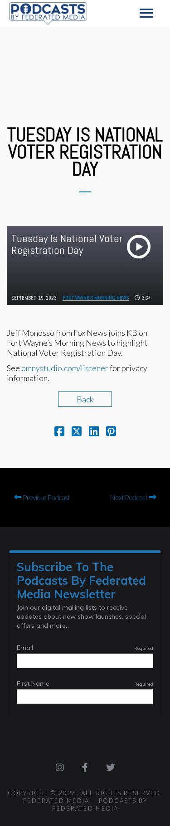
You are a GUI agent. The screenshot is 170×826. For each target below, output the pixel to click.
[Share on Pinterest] (111, 432)
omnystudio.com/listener (64, 368)
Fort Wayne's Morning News (96, 298)
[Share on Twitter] (76, 432)
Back (85, 399)
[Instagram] (60, 767)
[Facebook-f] (85, 767)
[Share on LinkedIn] (93, 432)
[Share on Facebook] (59, 432)
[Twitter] (110, 767)
